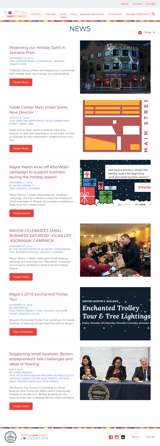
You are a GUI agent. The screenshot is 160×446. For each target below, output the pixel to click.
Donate (150, 3)
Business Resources (92, 14)
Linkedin (123, 437)
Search (153, 14)
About (124, 3)
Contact (137, 3)
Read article (21, 213)
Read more (21, 277)
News (63, 14)
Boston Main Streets (15, 14)
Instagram (117, 437)
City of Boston (11, 437)
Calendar (50, 14)
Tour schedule (23, 332)
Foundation (115, 14)
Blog (73, 14)
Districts (36, 14)
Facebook (111, 437)
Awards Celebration (138, 14)
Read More (20, 82)
